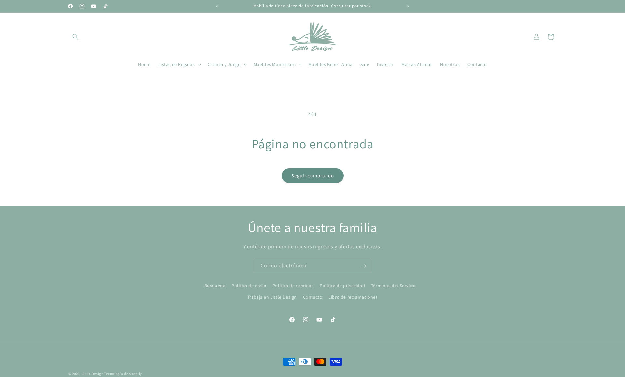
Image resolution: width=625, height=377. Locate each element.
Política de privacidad (342, 285)
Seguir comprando (312, 176)
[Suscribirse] (363, 265)
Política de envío (248, 285)
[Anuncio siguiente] (408, 6)
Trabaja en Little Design (272, 297)
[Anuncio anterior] (217, 6)
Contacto (313, 297)
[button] (75, 37)
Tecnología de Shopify (123, 373)
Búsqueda (215, 285)
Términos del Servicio (393, 285)
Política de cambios (292, 285)
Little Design (93, 373)
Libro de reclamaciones (353, 297)
